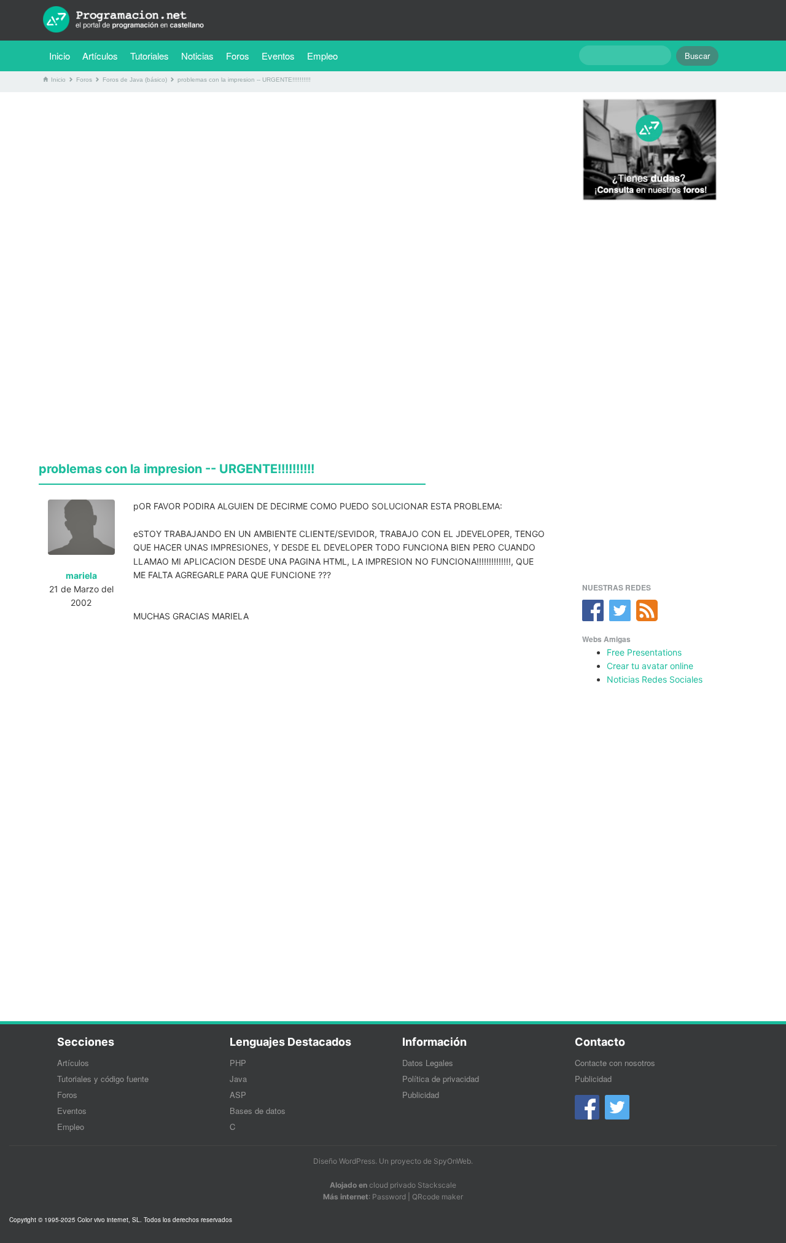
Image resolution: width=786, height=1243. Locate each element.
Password (389, 1196)
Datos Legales (427, 1063)
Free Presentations (644, 652)
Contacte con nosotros (615, 1063)
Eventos (278, 55)
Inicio (59, 55)
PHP (238, 1063)
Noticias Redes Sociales (654, 679)
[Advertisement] (296, 187)
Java (238, 1078)
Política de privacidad (440, 1078)
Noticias (197, 55)
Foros (237, 55)
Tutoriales (152, 55)
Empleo (322, 55)
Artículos (100, 55)
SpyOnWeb (452, 1161)
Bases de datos (258, 1110)
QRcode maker (437, 1196)
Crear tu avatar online (650, 666)
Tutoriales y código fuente (103, 1078)
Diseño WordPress (344, 1161)
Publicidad (420, 1094)
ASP (238, 1094)
